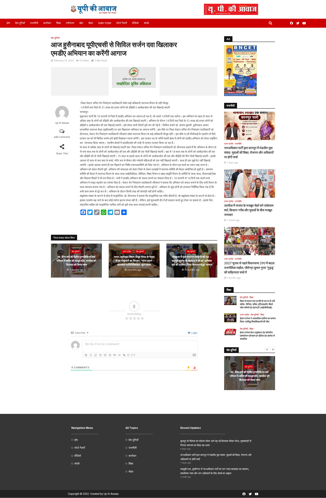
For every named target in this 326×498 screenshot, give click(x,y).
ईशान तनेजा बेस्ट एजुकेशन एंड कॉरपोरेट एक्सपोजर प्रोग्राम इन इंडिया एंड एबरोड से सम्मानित (257, 335)
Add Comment (62, 137)
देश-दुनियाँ (20, 23)
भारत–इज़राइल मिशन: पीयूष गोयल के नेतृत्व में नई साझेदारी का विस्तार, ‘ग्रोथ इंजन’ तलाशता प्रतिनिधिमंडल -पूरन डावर (134, 260)
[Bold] (86, 355)
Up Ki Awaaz (62, 122)
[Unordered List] (109, 355)
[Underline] (95, 355)
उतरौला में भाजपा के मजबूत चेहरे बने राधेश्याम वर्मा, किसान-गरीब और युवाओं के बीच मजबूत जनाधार (249, 210)
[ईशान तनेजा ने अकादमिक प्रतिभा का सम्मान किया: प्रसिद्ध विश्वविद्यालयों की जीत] (230, 317)
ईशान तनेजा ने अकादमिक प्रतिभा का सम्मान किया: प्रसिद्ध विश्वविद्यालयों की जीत (258, 320)
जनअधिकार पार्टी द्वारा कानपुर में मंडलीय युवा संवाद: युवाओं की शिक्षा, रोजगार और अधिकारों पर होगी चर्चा (249, 152)
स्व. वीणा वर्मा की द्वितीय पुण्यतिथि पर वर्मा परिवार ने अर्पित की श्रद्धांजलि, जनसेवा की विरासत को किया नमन (76, 260)
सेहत (90, 23)
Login (194, 332)
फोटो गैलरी (121, 23)
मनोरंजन (70, 23)
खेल (81, 23)
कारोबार (47, 23)
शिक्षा (58, 23)
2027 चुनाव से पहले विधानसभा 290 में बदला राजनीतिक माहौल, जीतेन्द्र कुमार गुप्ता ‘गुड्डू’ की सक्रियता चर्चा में (249, 267)
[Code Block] (119, 355)
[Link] (124, 355)
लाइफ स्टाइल (104, 23)
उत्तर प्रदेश (127, 251)
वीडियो (135, 23)
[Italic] (90, 355)
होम (8, 23)
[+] (133, 355)
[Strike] (100, 355)
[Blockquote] (114, 355)
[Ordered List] (105, 355)
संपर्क (146, 23)
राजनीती (34, 23)
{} (128, 355)
